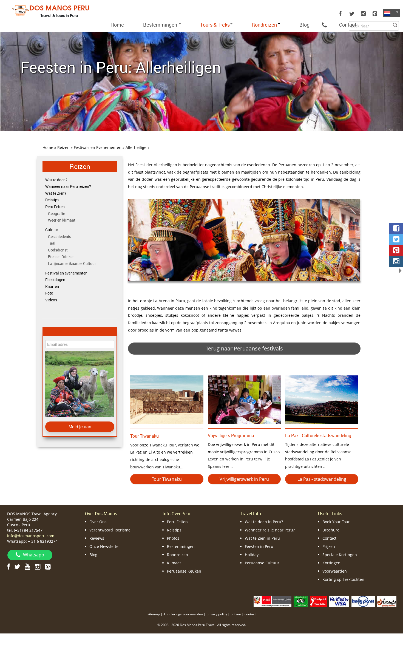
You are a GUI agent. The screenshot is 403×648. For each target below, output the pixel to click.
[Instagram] (363, 13)
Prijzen (328, 546)
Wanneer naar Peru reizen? (68, 186)
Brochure (330, 530)
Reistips (52, 199)
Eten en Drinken (61, 256)
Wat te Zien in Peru (262, 538)
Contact (347, 24)
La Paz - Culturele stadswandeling (318, 435)
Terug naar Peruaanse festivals (244, 348)
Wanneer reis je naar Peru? (270, 530)
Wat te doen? (56, 179)
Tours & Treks (215, 24)
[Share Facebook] (396, 228)
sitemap (153, 614)
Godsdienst (58, 250)
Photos (173, 538)
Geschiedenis (59, 236)
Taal (51, 243)
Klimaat (174, 562)
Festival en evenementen (66, 273)
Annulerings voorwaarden (183, 614)
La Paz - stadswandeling (321, 479)
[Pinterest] (374, 13)
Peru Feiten (55, 206)
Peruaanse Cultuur (262, 562)
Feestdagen (55, 279)
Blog (304, 24)
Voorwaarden (334, 571)
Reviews (96, 538)
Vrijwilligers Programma (231, 435)
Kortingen (331, 562)
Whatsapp (33, 555)
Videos (51, 299)
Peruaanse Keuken (184, 571)
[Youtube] (27, 566)
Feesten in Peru (259, 546)
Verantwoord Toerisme (109, 530)
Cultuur (51, 229)
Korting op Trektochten (343, 579)
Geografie (56, 213)
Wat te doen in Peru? (264, 521)
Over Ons (98, 521)
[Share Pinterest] (396, 250)
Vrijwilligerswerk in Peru (244, 479)
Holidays (252, 554)
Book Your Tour (336, 521)
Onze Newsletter (104, 546)
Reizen (79, 166)
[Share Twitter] (396, 239)
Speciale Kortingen (339, 554)
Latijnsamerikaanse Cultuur (72, 263)
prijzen (236, 614)
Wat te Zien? (55, 193)
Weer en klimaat (61, 220)
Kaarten (52, 286)
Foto (49, 293)
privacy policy (216, 614)
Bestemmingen (160, 24)
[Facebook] (340, 13)
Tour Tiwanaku (144, 436)
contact (250, 614)
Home (117, 24)
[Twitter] (351, 13)
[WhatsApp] (324, 24)
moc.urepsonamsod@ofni (30, 535)
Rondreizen (177, 554)
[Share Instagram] (396, 261)
